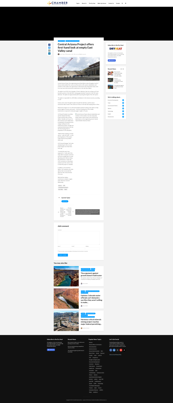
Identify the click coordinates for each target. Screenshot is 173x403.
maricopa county (100, 372)
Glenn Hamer (92, 366)
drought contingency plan (94, 359)
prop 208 (91, 381)
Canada (90, 355)
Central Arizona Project (63, 187)
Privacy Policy (118, 354)
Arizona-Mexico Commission (95, 344)
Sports (90, 383)
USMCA (101, 390)
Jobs (96, 370)
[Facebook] (110, 350)
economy (91, 364)
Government (99, 366)
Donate (118, 3)
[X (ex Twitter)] (117, 350)
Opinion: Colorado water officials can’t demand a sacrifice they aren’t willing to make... (91, 298)
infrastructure (98, 368)
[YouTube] (120, 350)
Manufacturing (84, 315)
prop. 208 (101, 379)
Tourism (91, 387)
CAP (64, 185)
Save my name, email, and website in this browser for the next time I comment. (73, 251)
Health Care (91, 368)
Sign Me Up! (112, 60)
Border (97, 353)
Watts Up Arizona (102, 3)
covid (95, 355)
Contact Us (111, 3)
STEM (95, 383)
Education (97, 364)
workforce (95, 392)
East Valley (60, 189)
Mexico (90, 374)
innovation (91, 370)
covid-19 (100, 355)
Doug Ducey (95, 357)
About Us (84, 3)
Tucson (99, 387)
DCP (90, 357)
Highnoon (105, 399)
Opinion (93, 268)
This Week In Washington (94, 385)
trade (95, 387)
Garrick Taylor (62, 54)
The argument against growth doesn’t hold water (91, 274)
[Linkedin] (114, 350)
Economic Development (85, 268)
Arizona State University (94, 351)
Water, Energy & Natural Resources (87, 270)
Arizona (60, 185)
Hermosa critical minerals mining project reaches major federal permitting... (91, 321)
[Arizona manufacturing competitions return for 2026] (110, 80)
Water (65, 189)
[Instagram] (124, 350)
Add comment (83, 54)
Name (59, 246)
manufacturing (92, 372)
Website (87, 246)
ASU (102, 351)
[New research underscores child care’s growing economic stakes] (110, 73)
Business (83, 313)
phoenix (91, 379)
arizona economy (93, 349)
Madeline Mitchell (86, 328)
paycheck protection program (95, 377)
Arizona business (92, 346)
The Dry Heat (92, 3)
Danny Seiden (85, 283)
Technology (100, 383)
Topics (78, 3)
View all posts (64, 201)
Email (73, 246)
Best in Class (91, 353)
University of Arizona (93, 390)
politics (95, 379)
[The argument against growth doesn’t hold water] (66, 276)
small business (98, 381)
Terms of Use (112, 354)
